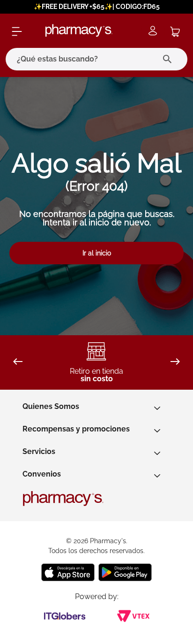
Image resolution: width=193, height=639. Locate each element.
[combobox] (96, 59)
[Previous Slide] (17, 362)
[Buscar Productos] (169, 59)
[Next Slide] (175, 362)
